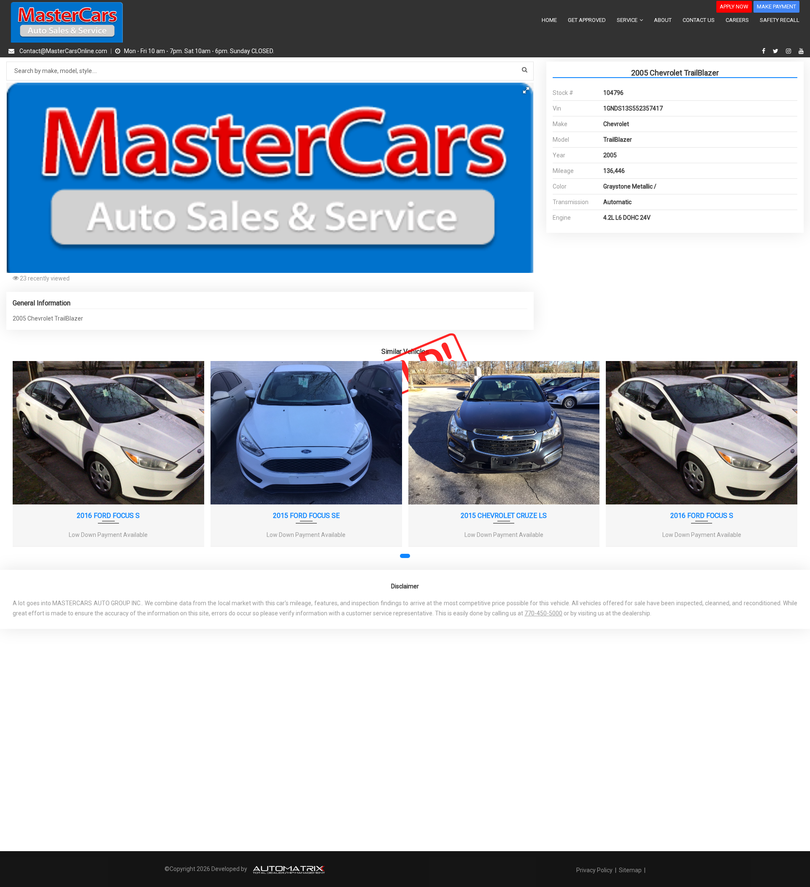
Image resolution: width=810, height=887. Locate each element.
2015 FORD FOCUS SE (306, 516)
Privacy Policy (595, 870)
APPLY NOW (734, 6)
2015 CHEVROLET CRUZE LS (504, 516)
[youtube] (801, 51)
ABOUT (663, 20)
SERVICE (628, 20)
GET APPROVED (587, 20)
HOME (549, 20)
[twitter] (776, 51)
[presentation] (24, 461)
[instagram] (789, 51)
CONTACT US (699, 20)
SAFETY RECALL (779, 20)
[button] (526, 90)
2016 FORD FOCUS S (108, 516)
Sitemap (630, 870)
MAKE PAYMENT (776, 6)
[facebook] (764, 51)
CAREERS (737, 20)
